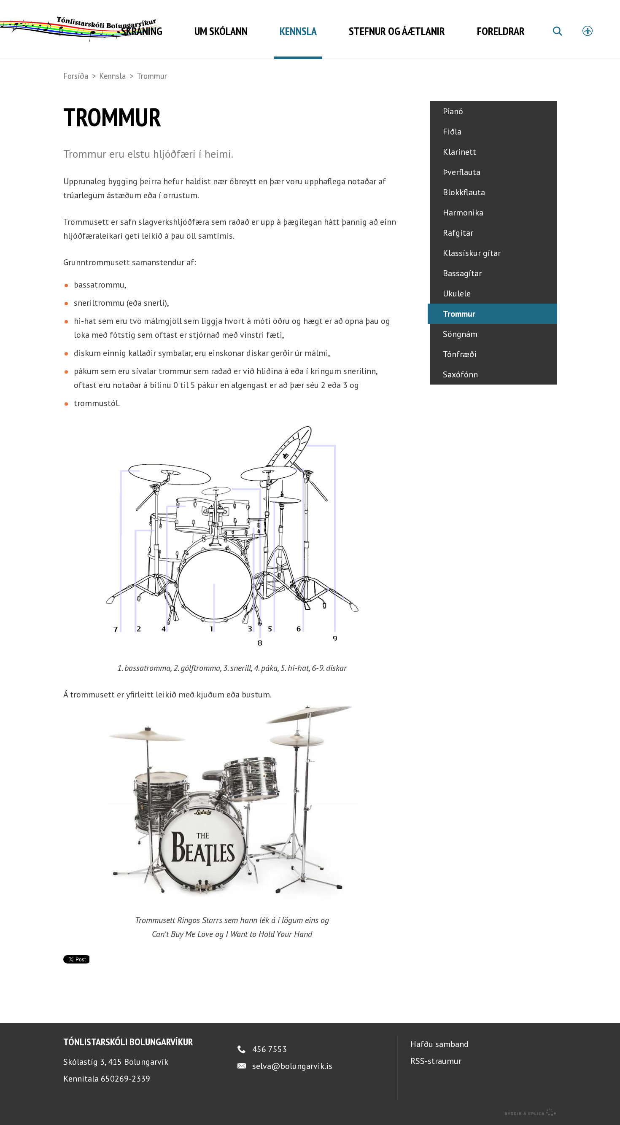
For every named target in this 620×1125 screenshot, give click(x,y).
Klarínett (459, 151)
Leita (557, 41)
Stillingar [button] (587, 30)
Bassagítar (462, 273)
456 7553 (269, 1049)
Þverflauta (461, 172)
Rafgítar (458, 232)
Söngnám (460, 333)
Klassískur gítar (472, 253)
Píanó (453, 111)
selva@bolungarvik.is (292, 1065)
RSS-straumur (435, 1060)
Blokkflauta (464, 192)
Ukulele (457, 293)
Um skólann (221, 31)
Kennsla (112, 76)
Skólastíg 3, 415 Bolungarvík (115, 1061)
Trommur (152, 76)
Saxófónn (460, 374)
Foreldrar (501, 31)
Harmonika (463, 212)
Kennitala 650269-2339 (106, 1078)
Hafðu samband (439, 1044)
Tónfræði (460, 354)
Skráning (141, 31)
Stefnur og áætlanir (397, 31)
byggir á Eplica (530, 1112)
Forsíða (75, 76)
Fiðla (452, 131)
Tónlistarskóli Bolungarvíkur (128, 1041)
